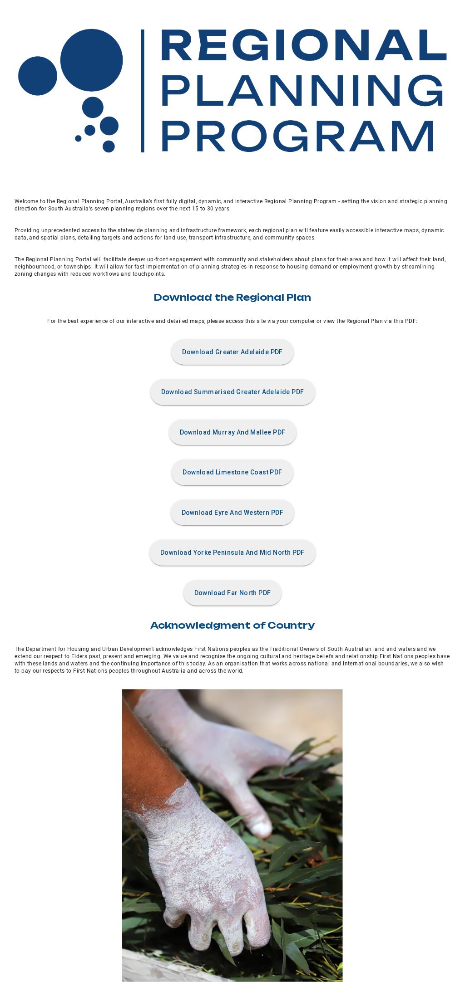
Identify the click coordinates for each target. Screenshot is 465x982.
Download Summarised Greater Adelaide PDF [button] (232, 392)
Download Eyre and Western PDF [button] (233, 512)
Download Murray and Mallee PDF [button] (233, 432)
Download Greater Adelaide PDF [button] (232, 352)
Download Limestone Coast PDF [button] (232, 472)
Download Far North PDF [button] (232, 592)
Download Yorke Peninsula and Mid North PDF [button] (232, 552)
